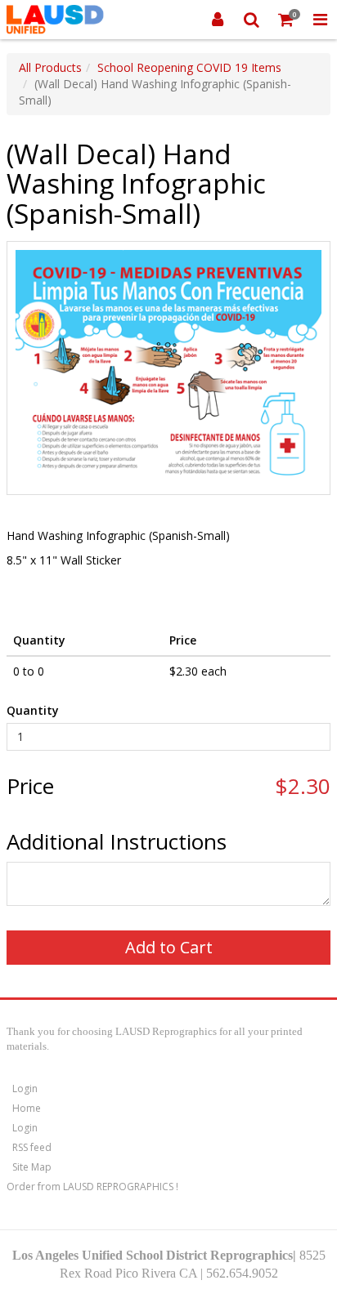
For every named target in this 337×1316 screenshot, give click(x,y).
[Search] (252, 19)
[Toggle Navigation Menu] (320, 19)
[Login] (217, 19)
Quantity (33, 710)
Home (26, 1108)
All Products (50, 67)
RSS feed (32, 1147)
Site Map (32, 1167)
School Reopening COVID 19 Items (189, 67)
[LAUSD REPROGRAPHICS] (55, 19)
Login (25, 1088)
